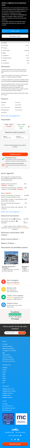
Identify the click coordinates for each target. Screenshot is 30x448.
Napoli (4, 380)
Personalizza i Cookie (15, 36)
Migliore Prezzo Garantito (13, 284)
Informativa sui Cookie (8, 359)
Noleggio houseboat (7, 397)
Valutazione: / (15, 298)
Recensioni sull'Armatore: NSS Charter (12, 233)
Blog (3, 352)
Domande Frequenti (7, 346)
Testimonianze (6, 355)
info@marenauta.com (9, 408)
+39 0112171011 (8, 406)
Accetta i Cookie (15, 31)
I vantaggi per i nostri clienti (9, 350)
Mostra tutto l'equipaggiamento (20, 81)
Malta (3, 376)
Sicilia (3, 374)
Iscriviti (22, 333)
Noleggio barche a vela (8, 389)
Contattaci (5, 404)
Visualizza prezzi (15, 154)
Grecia (4, 372)
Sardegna (4, 367)
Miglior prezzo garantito (8, 348)
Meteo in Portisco (7, 243)
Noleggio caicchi (6, 395)
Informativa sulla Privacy (8, 361)
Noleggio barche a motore (8, 391)
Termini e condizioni (7, 357)
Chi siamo (5, 344)
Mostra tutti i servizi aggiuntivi (10, 212)
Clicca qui (23, 227)
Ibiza (3, 382)
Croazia (4, 369)
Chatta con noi (8, 410)
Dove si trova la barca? (10, 239)
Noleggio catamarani (7, 393)
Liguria (4, 378)
